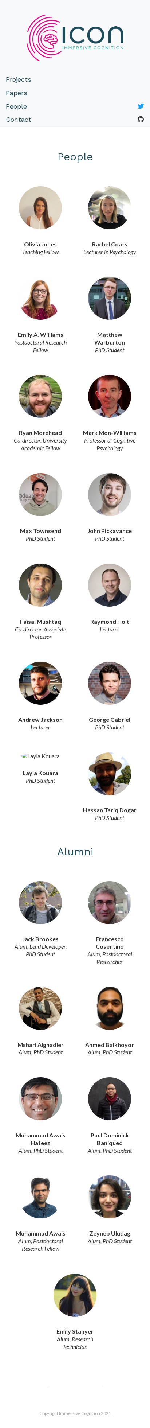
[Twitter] (141, 106)
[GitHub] (141, 120)
